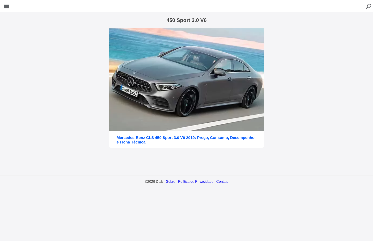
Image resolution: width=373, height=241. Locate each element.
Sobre (170, 181)
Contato (222, 181)
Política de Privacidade (195, 181)
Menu (6, 6)
